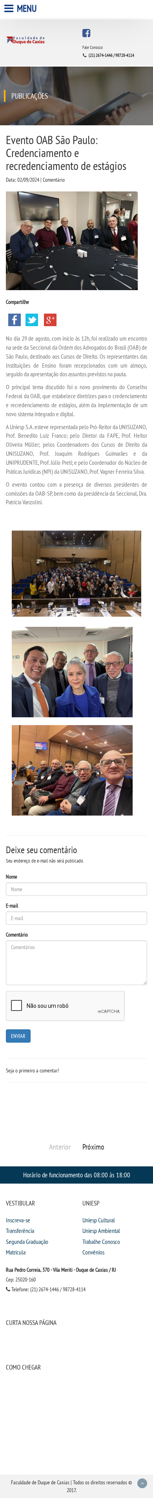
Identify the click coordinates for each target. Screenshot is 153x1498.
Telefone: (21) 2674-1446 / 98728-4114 (48, 1289)
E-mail (12, 905)
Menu (26, 8)
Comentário (17, 934)
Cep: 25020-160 (21, 1279)
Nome (11, 876)
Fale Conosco (92, 47)
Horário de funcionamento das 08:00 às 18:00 (76, 1174)
